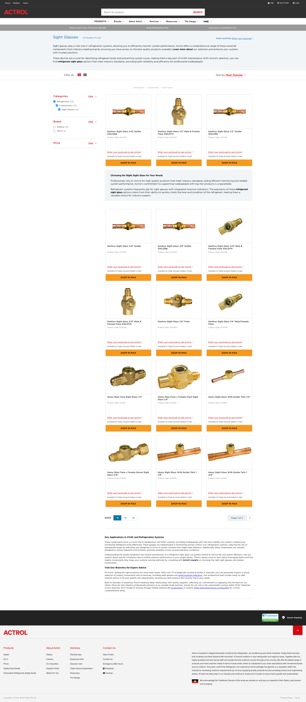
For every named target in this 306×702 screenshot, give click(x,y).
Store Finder (284, 2)
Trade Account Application (81, 668)
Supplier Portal (52, 668)
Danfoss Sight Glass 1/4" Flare (174, 321)
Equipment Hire (77, 659)
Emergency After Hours (113, 663)
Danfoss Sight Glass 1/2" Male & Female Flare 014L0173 (179, 132)
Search (197, 12)
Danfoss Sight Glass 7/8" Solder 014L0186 (174, 247)
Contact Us (108, 659)
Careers (49, 659)
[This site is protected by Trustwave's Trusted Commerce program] (270, 618)
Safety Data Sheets (12, 668)
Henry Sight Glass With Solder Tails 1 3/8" (227, 473)
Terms (297, 698)
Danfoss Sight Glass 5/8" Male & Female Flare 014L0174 (225, 247)
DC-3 (6, 659)
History (49, 654)
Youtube (109, 673)
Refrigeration (139, 87)
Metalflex (16, 3)
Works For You (52, 673)
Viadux (25, 3)
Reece (7, 3)
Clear (90, 96)
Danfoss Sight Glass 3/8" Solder (124, 246)
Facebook (109, 668)
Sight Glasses (167, 87)
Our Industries (52, 663)
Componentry (153, 87)
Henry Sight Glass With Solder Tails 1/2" (229, 397)
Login (297, 2)
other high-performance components (211, 588)
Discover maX (76, 663)
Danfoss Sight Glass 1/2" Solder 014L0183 (225, 132)
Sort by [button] (230, 75)
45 (133, 518)
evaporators (177, 588)
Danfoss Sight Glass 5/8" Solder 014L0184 (124, 132)
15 (117, 518)
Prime (6, 663)
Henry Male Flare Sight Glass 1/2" (124, 397)
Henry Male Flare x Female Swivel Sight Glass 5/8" (128, 473)
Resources (75, 673)
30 (125, 518)
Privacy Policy (286, 698)
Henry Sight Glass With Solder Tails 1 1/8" (177, 473)
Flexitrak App (75, 654)
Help (272, 2)
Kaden (6, 654)
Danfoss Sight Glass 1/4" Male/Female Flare (228, 322)
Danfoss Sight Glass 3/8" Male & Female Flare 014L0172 (124, 322)
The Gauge (75, 677)
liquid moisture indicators (190, 575)
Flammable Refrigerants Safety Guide (20, 673)
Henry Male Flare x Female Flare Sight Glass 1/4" (178, 398)
